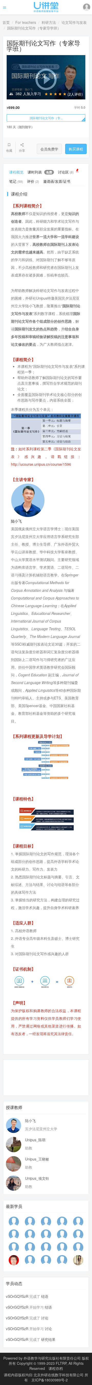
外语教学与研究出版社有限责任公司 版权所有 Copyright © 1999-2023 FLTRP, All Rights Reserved (49, 1363)
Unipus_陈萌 (35, 1139)
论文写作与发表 (74, 22)
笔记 (16, 181)
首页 (6, 22)
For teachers (25, 22)
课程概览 (16, 172)
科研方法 (49, 22)
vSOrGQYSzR (17, 1296)
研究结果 (48, 1339)
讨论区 (66, 172)
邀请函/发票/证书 (56, 181)
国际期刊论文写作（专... (46, 118)
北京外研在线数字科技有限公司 (59, 1374)
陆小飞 (30, 1120)
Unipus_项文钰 (37, 1178)
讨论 (44, 1317)
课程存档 (56, 1368)
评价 (33, 181)
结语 (44, 1296)
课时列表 (40, 172)
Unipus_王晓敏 (37, 1159)
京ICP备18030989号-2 (49, 1379)
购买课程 (76, 148)
